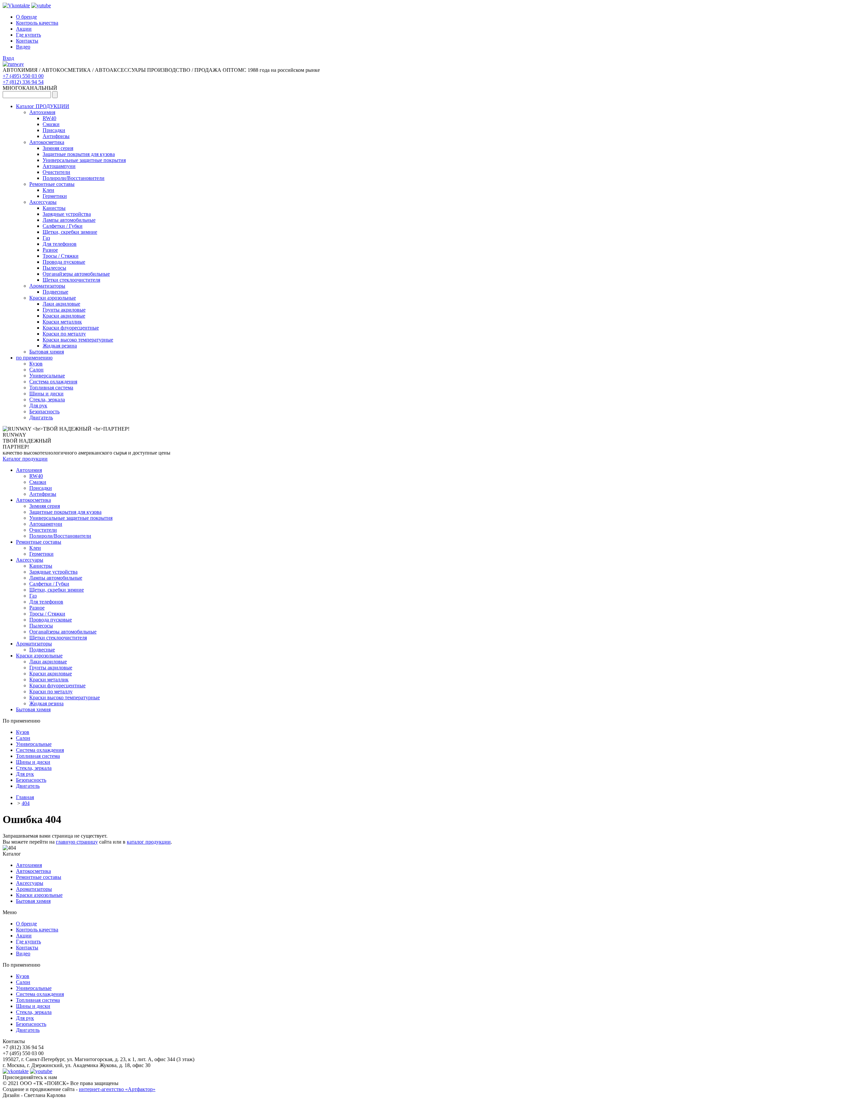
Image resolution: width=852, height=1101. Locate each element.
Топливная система (51, 387)
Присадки (54, 130)
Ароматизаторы (47, 286)
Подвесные (55, 292)
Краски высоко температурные (78, 340)
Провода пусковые (64, 262)
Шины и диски (46, 393)
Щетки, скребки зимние (70, 232)
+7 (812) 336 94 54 (23, 82)
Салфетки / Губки (63, 226)
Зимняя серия (58, 148)
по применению (34, 357)
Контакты (27, 41)
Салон (36, 369)
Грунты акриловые (64, 310)
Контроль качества (37, 23)
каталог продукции (149, 842)
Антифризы (56, 136)
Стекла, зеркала (47, 399)
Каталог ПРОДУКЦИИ (42, 106)
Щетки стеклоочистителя (71, 280)
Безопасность (44, 411)
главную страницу (77, 842)
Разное (50, 250)
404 (26, 803)
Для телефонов (60, 244)
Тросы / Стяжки (61, 256)
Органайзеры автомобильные (76, 274)
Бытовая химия (46, 351)
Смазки (51, 124)
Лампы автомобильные (69, 220)
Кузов (36, 363)
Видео (23, 47)
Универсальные (47, 375)
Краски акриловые (64, 316)
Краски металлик (62, 322)
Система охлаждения (53, 381)
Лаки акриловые (61, 304)
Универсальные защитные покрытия (84, 160)
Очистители (56, 172)
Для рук (38, 405)
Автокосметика (46, 142)
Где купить (28, 35)
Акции (24, 29)
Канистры (54, 208)
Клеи (48, 190)
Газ (46, 238)
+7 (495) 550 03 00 (23, 76)
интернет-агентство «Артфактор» (117, 1089)
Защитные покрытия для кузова (79, 154)
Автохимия (42, 112)
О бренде (26, 17)
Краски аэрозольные (52, 298)
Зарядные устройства (67, 214)
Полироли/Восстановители (74, 178)
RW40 (49, 118)
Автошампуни (59, 166)
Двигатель (41, 417)
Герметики (55, 196)
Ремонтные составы (52, 184)
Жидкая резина (60, 345)
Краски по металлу (64, 334)
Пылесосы (54, 268)
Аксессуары (43, 202)
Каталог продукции (25, 459)
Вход (8, 58)
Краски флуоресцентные (71, 328)
